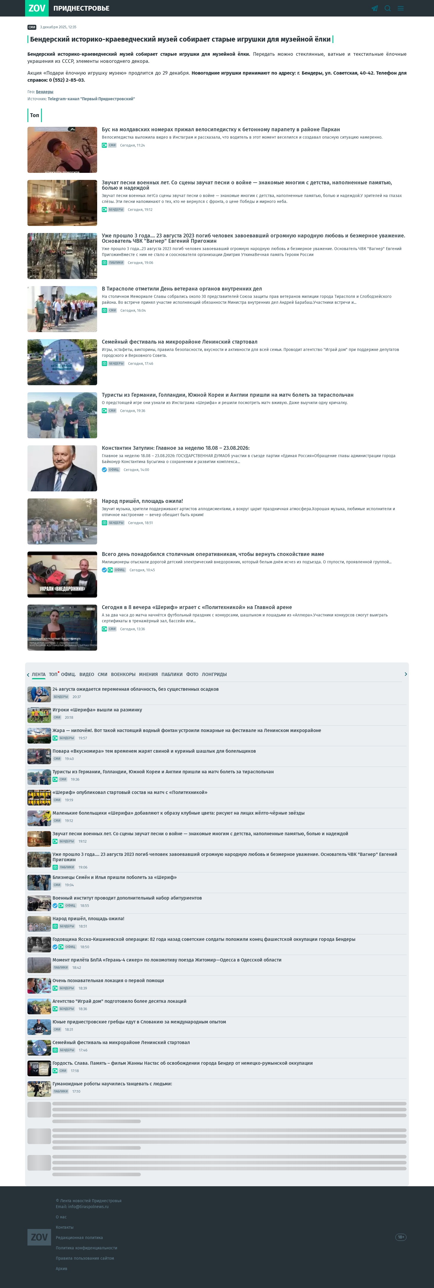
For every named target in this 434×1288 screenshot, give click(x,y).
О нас (61, 1217)
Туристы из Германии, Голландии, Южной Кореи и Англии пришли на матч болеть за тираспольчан (228, 395)
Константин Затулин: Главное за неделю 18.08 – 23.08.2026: (175, 448)
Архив (61, 1268)
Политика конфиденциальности (86, 1248)
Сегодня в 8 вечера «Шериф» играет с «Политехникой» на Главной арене (197, 607)
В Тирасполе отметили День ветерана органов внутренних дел (182, 289)
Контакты (65, 1227)
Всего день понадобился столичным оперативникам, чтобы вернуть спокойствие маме (213, 554)
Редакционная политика (79, 1237)
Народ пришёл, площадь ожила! (142, 501)
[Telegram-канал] (375, 8)
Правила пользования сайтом (85, 1258)
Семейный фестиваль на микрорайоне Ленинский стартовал (179, 342)
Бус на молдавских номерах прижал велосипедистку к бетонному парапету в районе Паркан (221, 129)
